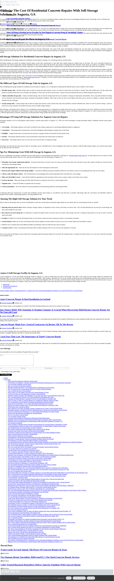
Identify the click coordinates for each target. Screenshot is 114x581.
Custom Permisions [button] (79, 578)
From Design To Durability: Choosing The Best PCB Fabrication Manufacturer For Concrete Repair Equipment (39, 382)
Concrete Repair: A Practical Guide (18, 477)
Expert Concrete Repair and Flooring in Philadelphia (22, 434)
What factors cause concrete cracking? (18, 407)
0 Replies (34, 24)
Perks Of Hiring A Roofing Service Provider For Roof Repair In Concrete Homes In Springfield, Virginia (37, 424)
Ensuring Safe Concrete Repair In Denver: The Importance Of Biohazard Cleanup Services (33, 484)
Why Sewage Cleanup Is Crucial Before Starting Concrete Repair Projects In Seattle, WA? (33, 516)
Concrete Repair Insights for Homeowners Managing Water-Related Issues (29, 418)
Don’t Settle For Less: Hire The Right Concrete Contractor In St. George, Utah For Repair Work (35, 408)
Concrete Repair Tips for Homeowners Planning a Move (24, 450)
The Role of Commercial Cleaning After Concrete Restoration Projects (27, 466)
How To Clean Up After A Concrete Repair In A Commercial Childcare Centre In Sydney (33, 400)
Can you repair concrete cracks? (17, 416)
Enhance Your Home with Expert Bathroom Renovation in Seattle (26, 480)
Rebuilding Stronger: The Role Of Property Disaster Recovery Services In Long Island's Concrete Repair (37, 410)
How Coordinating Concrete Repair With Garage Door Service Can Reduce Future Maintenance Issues (37, 476)
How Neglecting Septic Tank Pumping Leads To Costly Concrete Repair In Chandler (32, 456)
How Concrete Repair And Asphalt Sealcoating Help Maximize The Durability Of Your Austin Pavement (37, 474)
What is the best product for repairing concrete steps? (22, 381)
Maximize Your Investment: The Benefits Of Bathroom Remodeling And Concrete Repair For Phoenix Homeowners (40, 455)
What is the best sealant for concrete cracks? (20, 435)
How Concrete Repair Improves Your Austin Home (22, 524)
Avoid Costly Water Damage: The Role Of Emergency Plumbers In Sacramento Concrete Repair (35, 498)
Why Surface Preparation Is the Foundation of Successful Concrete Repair (29, 429)
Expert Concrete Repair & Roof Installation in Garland (23, 493)
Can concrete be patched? (15, 423)
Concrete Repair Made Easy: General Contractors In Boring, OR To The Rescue (30, 453)
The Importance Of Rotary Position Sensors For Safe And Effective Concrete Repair (31, 506)
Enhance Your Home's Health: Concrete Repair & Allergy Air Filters (27, 533)
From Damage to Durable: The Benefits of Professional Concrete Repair (28, 492)
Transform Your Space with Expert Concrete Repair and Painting (26, 431)
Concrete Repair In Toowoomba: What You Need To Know (25, 461)
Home (6, 378)
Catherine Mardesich (7, 24)
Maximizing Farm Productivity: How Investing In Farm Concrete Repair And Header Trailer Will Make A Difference (41, 485)
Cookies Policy (61, 578)
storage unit (6, 284)
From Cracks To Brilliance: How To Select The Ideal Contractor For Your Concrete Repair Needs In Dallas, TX (39, 511)
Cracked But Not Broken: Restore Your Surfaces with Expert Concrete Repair (30, 458)
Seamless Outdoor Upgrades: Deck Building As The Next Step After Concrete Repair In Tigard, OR (36, 395)
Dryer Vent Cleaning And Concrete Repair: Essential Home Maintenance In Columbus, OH (33, 508)
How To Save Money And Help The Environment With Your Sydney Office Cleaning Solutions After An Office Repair (41, 522)
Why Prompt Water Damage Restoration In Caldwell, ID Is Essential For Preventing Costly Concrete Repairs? (39, 482)
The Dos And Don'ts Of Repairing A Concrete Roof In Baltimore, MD (28, 463)
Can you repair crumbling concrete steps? (19, 384)
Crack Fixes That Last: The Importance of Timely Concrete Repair (26, 394)
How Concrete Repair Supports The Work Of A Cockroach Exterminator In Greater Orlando (34, 527)
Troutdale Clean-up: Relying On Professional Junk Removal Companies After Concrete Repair (34, 419)
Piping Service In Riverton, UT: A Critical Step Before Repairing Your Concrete (30, 403)
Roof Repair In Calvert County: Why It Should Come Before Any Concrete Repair (31, 488)
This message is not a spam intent (10, 371)
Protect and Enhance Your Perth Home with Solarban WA (24, 513)
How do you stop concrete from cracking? (20, 386)
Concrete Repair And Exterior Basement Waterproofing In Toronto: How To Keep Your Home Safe (36, 479)
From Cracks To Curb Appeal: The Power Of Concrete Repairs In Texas (28, 392)
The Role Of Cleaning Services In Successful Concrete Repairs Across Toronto (30, 500)
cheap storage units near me (32, 77)
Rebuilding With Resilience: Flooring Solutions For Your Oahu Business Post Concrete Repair (34, 521)
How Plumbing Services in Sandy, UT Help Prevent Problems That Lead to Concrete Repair (34, 505)
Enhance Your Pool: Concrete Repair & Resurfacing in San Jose (26, 532)
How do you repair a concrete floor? (18, 415)
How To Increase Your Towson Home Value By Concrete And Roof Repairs (29, 389)
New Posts (7, 379)
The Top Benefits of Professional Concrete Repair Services (24, 497)
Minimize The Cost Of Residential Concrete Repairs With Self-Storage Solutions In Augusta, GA (35, 421)
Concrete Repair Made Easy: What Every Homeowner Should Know (27, 501)
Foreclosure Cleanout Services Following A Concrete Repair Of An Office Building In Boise (34, 432)
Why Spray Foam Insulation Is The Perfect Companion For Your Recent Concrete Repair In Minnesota (37, 529)
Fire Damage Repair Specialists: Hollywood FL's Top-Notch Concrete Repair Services (32, 487)
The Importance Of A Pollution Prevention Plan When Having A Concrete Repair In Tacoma (34, 537)
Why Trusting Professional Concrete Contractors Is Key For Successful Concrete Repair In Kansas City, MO (38, 469)
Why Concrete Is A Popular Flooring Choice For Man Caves (25, 452)
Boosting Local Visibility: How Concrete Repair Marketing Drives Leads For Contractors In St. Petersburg (38, 468)
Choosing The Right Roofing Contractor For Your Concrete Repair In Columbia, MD (32, 399)
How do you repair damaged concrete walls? (20, 445)
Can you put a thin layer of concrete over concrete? (22, 448)
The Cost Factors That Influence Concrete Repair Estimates (24, 495)
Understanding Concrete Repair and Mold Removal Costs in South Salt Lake (29, 437)
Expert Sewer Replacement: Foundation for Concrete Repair (25, 413)
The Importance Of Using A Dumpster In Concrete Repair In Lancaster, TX (29, 460)
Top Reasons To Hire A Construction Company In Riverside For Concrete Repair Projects (33, 503)
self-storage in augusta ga (10, 286)
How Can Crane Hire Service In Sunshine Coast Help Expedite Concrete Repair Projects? (33, 447)
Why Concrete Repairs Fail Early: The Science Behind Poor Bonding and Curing (31, 397)
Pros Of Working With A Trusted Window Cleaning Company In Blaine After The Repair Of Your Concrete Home (40, 514)
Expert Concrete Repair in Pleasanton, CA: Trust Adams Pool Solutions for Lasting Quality (33, 411)
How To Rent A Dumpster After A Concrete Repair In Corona (25, 530)
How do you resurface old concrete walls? (20, 471)
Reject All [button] (91, 578)
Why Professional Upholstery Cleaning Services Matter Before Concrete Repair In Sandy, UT (34, 444)
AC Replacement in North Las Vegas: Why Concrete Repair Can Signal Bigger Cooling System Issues (37, 426)
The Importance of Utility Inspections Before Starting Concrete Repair (27, 440)
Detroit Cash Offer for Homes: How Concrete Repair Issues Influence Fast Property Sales (33, 405)
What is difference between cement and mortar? (21, 538)
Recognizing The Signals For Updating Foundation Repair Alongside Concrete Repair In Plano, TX (36, 519)
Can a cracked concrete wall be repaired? (19, 391)
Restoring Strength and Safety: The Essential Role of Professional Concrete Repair (31, 387)
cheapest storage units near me (77, 155)
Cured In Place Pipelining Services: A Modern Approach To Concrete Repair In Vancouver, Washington (37, 525)
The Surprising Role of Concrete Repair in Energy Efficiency (25, 427)
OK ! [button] (69, 578)
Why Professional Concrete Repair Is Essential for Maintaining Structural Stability (31, 402)
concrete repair (7, 287)
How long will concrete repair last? (18, 509)
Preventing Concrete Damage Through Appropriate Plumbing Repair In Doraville (31, 439)
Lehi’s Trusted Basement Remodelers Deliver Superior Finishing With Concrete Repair (32, 535)
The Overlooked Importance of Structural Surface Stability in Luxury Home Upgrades (32, 464)
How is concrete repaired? (15, 517)
